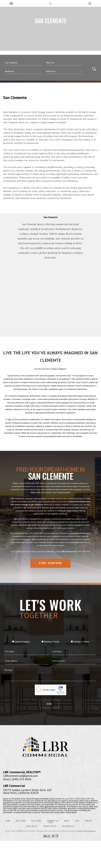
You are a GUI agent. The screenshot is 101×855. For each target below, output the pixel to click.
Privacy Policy (50, 826)
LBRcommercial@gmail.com (20, 776)
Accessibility (68, 826)
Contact (88, 821)
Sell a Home (36, 821)
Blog (77, 821)
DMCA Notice (32, 826)
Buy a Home (21, 821)
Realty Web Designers (87, 831)
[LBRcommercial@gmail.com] (11, 3)
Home (8, 821)
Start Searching (50, 563)
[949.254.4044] (50, 3)
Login (50, 823)
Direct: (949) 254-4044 (17, 779)
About (67, 821)
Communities (53, 821)
